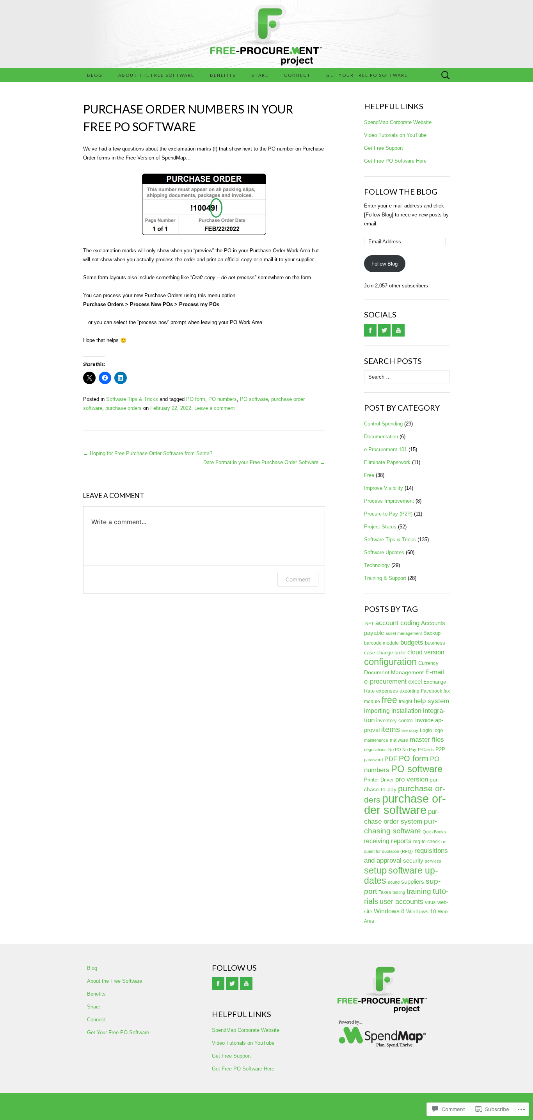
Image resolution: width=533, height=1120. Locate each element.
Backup (432, 633)
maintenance (376, 740)
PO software (254, 399)
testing (399, 892)
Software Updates (384, 552)
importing (377, 710)
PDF (390, 759)
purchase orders (123, 408)
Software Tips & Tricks (132, 399)
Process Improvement (389, 501)
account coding (397, 623)
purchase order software (405, 804)
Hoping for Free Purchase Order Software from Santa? (147, 453)
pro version (411, 779)
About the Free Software (156, 75)
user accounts (401, 902)
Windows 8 (389, 911)
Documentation (381, 436)
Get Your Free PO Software (367, 75)
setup (375, 870)
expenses (387, 691)
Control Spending (383, 424)
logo (438, 730)
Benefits (223, 75)
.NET (369, 623)
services (433, 861)
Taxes (384, 892)
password (373, 759)
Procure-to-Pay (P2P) (388, 514)
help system (431, 701)
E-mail (434, 672)
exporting (409, 691)
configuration (390, 661)
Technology (377, 565)
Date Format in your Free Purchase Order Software (264, 462)
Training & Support (385, 578)
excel (415, 681)
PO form (195, 399)
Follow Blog (384, 264)
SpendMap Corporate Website (398, 122)
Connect (297, 75)
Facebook (431, 691)
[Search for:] (445, 75)
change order (391, 653)
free (389, 700)
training (419, 891)
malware (399, 740)
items (390, 729)
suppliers (412, 881)
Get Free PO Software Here (395, 161)
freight (405, 701)
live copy (410, 730)
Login (426, 730)
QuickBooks (434, 831)
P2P (440, 749)
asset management (404, 633)
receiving (376, 841)
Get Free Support (383, 148)
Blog (95, 75)
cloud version (425, 652)
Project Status (380, 527)
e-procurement (385, 681)
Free (369, 475)
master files (427, 739)
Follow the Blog (400, 191)
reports (401, 841)
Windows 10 (421, 911)
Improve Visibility (383, 488)
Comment (298, 579)
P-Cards (426, 749)
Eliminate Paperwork (387, 462)
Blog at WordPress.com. (266, 1106)
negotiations (375, 749)
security (413, 860)
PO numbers (222, 399)
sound (394, 882)
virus (430, 902)
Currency (428, 663)
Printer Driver (379, 780)
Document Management (394, 672)
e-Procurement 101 (385, 449)
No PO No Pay (402, 749)
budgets (411, 642)
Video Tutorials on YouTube (395, 135)
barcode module (381, 643)
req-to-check (426, 841)
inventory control (395, 720)
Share (259, 75)
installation (406, 710)
